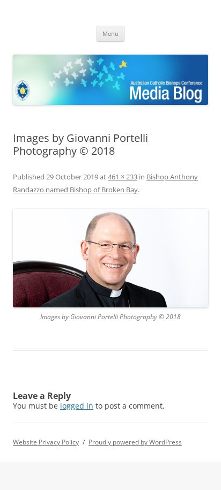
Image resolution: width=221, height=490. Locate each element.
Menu (110, 33)
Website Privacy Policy (46, 442)
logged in (76, 406)
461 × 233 (122, 177)
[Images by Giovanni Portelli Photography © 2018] (110, 258)
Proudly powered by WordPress (135, 442)
